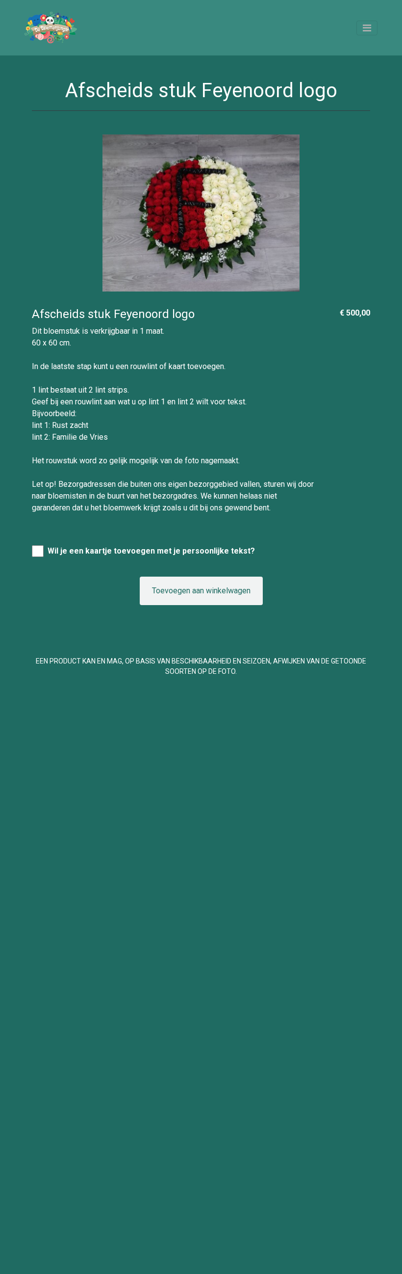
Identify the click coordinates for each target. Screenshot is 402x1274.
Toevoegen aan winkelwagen (201, 590)
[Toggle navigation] (366, 28)
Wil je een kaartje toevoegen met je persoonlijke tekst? (151, 551)
